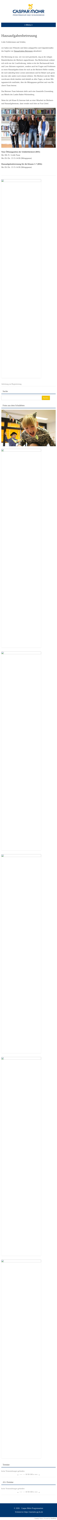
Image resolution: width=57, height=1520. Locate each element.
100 (31, 1474)
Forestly (37, 1518)
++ (36, 1474)
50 (29, 1474)
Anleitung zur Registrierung (11, 384)
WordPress (53, 1518)
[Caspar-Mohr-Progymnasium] (29, 18)
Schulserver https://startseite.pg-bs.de (29, 1512)
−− (21, 1474)
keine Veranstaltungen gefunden (13, 1471)
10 (26, 1474)
